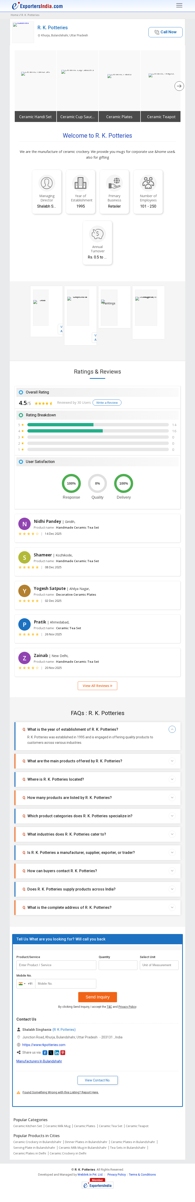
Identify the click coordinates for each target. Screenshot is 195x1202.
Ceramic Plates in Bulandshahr (133, 1142)
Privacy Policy (127, 1006)
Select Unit (147, 957)
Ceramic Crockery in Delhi (68, 1153)
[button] (165, 32)
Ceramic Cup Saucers (77, 117)
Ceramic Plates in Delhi (29, 1153)
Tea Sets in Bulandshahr (128, 1147)
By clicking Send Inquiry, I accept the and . (97, 1006)
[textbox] (159, 965)
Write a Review (107, 402)
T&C (109, 1006)
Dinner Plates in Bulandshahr (86, 1142)
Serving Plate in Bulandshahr (34, 1147)
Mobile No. (24, 975)
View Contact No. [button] (97, 1080)
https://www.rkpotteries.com (43, 1045)
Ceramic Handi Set (35, 117)
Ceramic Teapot (161, 117)
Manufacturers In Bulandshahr (39, 1061)
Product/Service (28, 957)
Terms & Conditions (142, 1174)
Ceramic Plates (119, 117)
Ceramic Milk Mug (57, 1126)
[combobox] (25, 983)
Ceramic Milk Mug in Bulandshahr (83, 1147)
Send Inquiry (98, 997)
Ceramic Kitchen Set (27, 1126)
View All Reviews (96, 685)
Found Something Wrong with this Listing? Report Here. (61, 1092)
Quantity (104, 957)
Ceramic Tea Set (110, 1126)
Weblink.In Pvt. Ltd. (90, 1174)
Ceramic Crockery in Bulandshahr (37, 1142)
